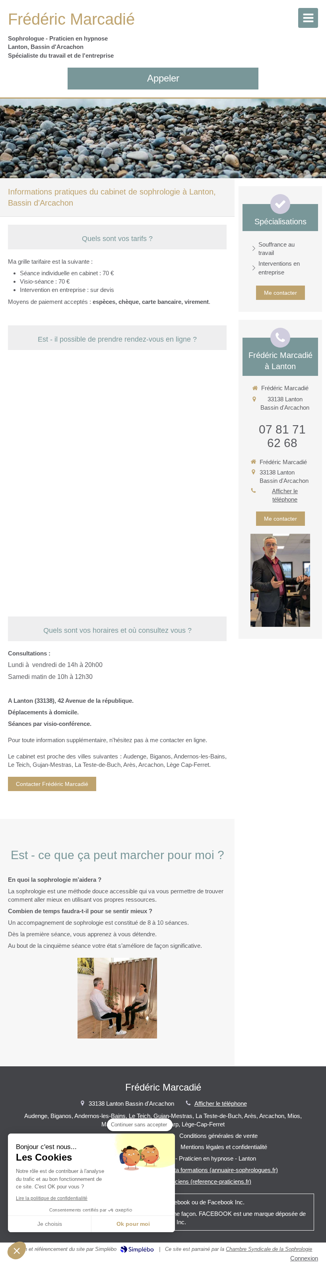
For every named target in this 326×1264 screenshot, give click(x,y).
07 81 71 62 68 (282, 436)
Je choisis (49, 1224)
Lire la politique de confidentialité (51, 1198)
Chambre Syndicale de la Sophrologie (269, 1249)
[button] (16, 1250)
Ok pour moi (133, 1224)
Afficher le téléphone (285, 495)
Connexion (304, 1258)
